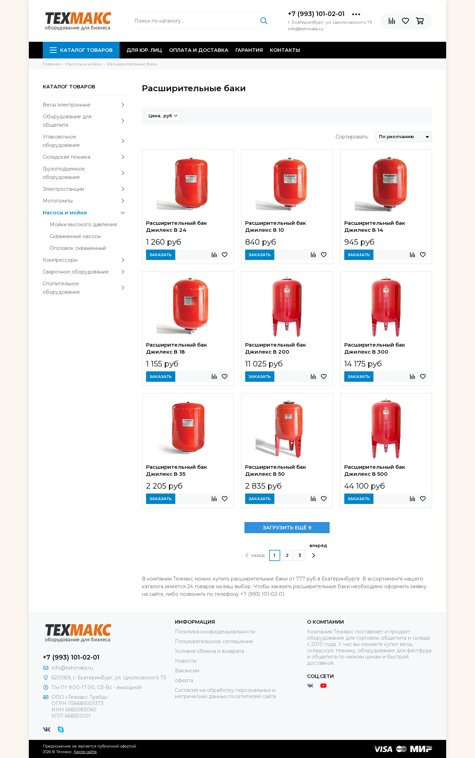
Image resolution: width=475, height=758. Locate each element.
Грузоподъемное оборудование (64, 173)
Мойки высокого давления (83, 224)
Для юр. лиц (144, 50)
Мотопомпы (58, 201)
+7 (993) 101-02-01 (316, 14)
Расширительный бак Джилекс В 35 (176, 470)
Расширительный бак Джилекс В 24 (176, 226)
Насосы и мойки (65, 213)
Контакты (285, 50)
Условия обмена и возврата (209, 651)
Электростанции (63, 189)
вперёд (318, 545)
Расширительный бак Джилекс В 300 (374, 348)
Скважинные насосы (75, 236)
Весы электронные (66, 105)
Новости (185, 661)
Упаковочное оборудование (61, 141)
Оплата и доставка (198, 50)
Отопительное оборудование (61, 288)
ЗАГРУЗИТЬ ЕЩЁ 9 (287, 527)
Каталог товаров (86, 50)
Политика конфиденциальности (215, 632)
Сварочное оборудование (76, 272)
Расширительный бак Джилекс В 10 (275, 226)
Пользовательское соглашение (214, 641)
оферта (184, 680)
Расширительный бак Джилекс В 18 (176, 348)
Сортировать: (352, 137)
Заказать (161, 254)
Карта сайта (85, 751)
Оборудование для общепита (67, 120)
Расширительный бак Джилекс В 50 (275, 470)
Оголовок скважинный (78, 248)
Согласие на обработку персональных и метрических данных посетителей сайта (225, 693)
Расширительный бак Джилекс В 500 (374, 470)
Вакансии (187, 671)
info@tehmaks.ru (72, 668)
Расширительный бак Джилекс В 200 (275, 348)
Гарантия (249, 50)
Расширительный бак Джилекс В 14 (374, 226)
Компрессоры (60, 260)
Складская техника (66, 157)
